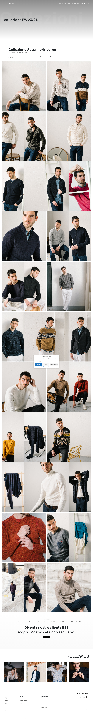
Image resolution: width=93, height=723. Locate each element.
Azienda (64, 3)
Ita (86, 3)
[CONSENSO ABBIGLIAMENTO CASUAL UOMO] (24, 86)
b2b (84, 3)
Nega (46, 364)
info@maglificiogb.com (26, 703)
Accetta (38, 364)
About (60, 3)
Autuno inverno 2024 (42, 621)
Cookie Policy (43, 366)
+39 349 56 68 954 (45, 703)
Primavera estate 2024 (51, 621)
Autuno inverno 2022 (77, 621)
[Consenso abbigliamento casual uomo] (10, 3)
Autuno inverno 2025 (24, 621)
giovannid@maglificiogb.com (46, 697)
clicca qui (46, 636)
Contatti (74, 3)
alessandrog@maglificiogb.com (46, 701)
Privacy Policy (47, 366)
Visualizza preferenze (54, 364)
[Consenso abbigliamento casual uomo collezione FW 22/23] (14, 672)
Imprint (51, 366)
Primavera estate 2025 (33, 621)
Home (6, 697)
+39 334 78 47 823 (44, 707)
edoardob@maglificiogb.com (45, 706)
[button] (57, 356)
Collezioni (69, 3)
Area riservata (80, 3)
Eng (88, 3)
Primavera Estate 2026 (16, 621)
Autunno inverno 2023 (69, 621)
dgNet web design (46, 721)
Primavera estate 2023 (60, 621)
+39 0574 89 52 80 (24, 700)
